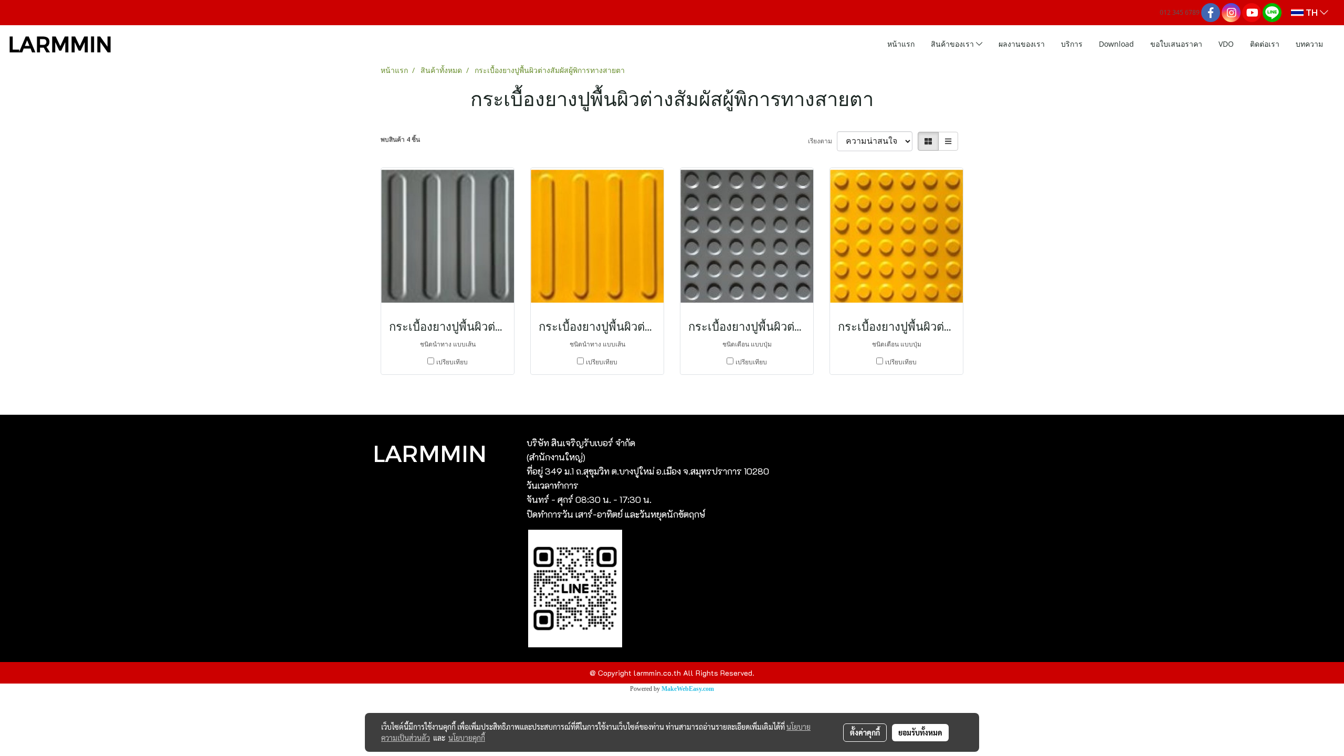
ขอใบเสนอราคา (1176, 44)
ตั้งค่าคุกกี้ (865, 732)
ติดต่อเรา (1264, 44)
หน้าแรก (901, 44)
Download (1116, 44)
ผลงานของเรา (1022, 44)
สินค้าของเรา (953, 44)
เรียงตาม (822, 140)
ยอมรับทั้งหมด (920, 732)
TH (1312, 12)
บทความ (1309, 44)
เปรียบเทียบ (452, 362)
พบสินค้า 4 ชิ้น (400, 139)
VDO (1226, 44)
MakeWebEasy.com (688, 688)
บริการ (1072, 44)
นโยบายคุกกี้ (466, 737)
